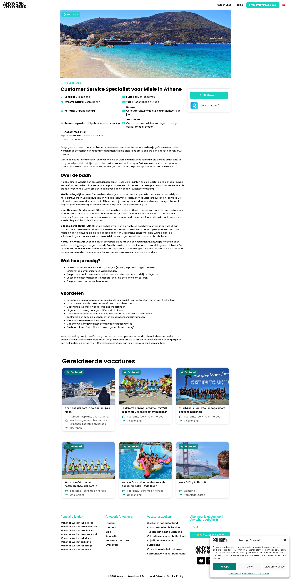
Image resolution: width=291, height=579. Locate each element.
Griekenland (82, 97)
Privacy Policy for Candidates (255, 573)
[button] (284, 540)
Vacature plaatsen (117, 540)
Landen (110, 523)
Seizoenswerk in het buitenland (166, 553)
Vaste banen (92, 102)
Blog (240, 5)
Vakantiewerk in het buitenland (166, 536)
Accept (225, 566)
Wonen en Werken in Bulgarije (77, 522)
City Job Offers (208, 105)
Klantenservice (146, 97)
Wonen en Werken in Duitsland (77, 530)
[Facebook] (201, 560)
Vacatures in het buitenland (164, 527)
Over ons (111, 527)
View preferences (275, 566)
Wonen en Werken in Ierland (76, 538)
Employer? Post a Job (262, 5)
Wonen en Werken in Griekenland (79, 534)
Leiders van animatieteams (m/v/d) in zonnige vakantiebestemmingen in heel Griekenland (144, 411)
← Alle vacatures (71, 83)
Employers (112, 545)
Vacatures (224, 5)
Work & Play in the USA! (193, 482)
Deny (250, 566)
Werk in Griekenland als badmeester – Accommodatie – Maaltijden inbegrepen (145, 485)
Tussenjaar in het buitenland (164, 532)
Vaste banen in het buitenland (165, 549)
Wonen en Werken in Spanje (76, 549)
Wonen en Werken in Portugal (77, 545)
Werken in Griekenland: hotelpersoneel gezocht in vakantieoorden (81, 485)
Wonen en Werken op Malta (76, 541)
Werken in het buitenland (162, 523)
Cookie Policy (235, 573)
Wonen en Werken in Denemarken (79, 526)
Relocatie (111, 536)
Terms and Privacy (153, 576)
